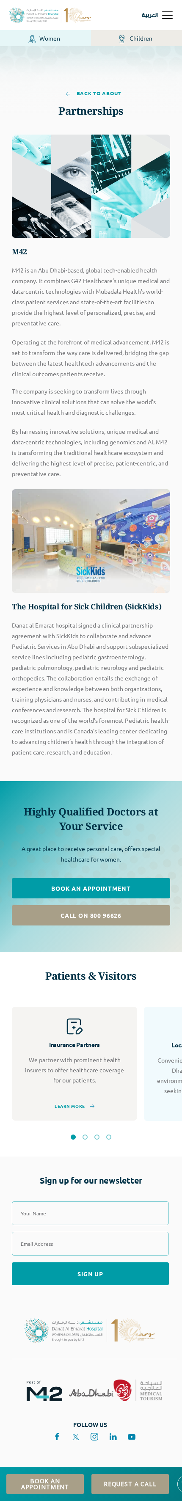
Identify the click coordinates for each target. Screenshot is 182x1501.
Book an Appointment (91, 888)
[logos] (41, 1390)
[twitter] (75, 1436)
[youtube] (131, 1436)
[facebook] (57, 1436)
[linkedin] (113, 1436)
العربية (150, 15)
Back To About (98, 93)
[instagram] (94, 1436)
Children (140, 38)
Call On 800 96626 (91, 915)
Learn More (70, 1106)
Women (49, 38)
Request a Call (130, 1484)
